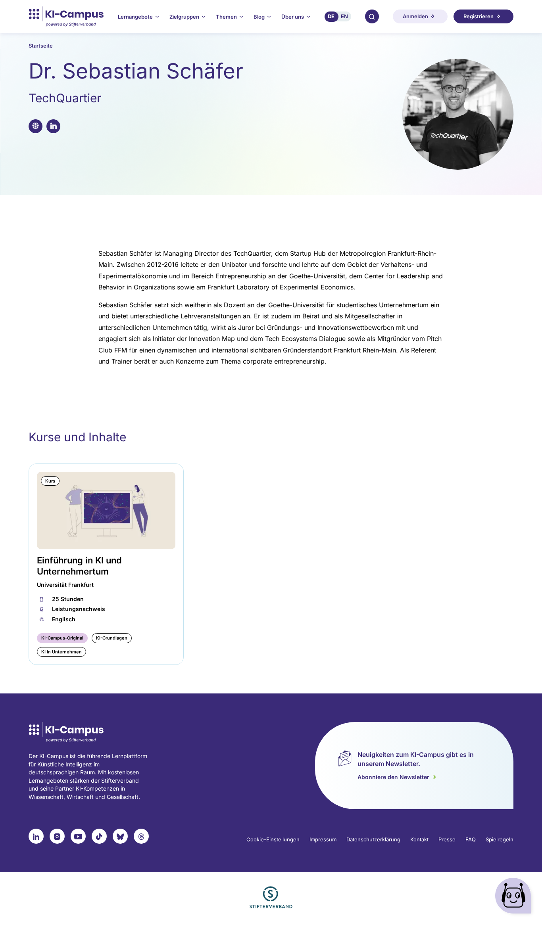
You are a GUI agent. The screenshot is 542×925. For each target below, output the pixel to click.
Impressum (322, 839)
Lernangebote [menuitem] (135, 16)
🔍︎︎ (372, 16)
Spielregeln (499, 839)
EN (344, 16)
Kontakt (419, 839)
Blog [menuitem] (259, 16)
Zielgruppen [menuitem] (184, 16)
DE (331, 16)
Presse (447, 839)
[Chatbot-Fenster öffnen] (514, 897)
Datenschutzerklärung (373, 839)
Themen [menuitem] (226, 16)
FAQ (470, 839)
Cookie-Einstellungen (273, 839)
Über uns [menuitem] (292, 16)
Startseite (41, 45)
